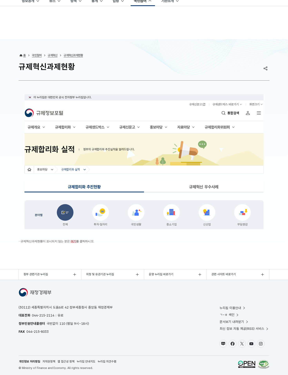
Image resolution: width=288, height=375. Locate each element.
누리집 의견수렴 (107, 361)
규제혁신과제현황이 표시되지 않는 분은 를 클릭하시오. (57, 241)
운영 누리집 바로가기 (161, 274)
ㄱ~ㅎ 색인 (227, 315)
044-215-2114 (43, 315)
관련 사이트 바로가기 (223, 274)
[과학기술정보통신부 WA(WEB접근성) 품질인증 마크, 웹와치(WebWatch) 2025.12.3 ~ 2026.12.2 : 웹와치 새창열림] (263, 365)
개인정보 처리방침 (29, 361)
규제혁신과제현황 (73, 55)
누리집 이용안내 (230, 308)
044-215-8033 (37, 332)
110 (62, 324)
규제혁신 (52, 55)
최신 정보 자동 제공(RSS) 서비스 (242, 329)
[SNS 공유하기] (265, 68)
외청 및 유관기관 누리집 (100, 274)
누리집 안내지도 (86, 361)
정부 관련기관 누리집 (36, 274)
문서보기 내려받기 (232, 322)
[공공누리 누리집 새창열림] (246, 365)
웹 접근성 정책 (66, 361)
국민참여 (37, 55)
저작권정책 (49, 361)
